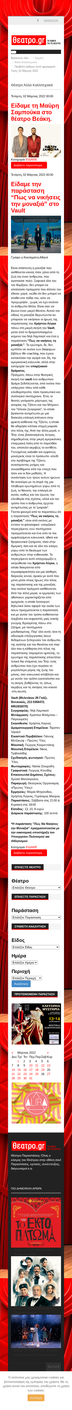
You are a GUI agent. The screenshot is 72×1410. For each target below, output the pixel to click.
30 (25, 1078)
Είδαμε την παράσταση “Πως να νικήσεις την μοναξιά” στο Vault (36, 197)
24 (30, 1074)
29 (19, 1078)
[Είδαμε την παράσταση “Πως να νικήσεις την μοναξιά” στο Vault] (36, 234)
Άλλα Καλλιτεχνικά (26, 62)
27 (48, 1074)
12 (42, 1065)
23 (25, 1074)
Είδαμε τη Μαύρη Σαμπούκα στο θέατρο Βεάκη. (35, 112)
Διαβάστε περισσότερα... (29, 165)
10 (30, 1065)
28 (13, 1078)
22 (19, 1074)
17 (30, 1069)
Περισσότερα (36, 1404)
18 (36, 1069)
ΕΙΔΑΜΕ (31, 159)
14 (13, 1069)
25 (36, 1074)
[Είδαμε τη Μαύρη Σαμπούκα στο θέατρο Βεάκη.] (36, 140)
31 (30, 1078)
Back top (53, 1366)
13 (48, 1065)
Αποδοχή (36, 1397)
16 (25, 1069)
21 (13, 1074)
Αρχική (39, 58)
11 (36, 1065)
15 (19, 1069)
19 (42, 1069)
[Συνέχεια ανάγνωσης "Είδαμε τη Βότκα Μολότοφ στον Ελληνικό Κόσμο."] (36, 1281)
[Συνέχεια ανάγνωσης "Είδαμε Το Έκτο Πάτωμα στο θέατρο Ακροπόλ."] (36, 1223)
